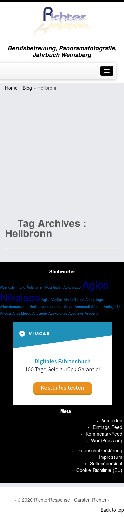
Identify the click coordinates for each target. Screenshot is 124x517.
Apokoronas (57, 313)
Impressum (110, 457)
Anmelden (111, 420)
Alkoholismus (74, 299)
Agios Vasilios (52, 299)
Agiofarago (72, 287)
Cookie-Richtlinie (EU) (99, 470)
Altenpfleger (94, 299)
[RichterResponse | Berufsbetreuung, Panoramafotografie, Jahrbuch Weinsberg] (62, 21)
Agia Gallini (53, 287)
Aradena (91, 313)
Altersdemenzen (12, 306)
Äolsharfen (35, 287)
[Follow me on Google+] (12, 73)
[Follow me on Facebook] (6, 73)
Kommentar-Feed (104, 433)
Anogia (5, 313)
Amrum (97, 306)
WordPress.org (106, 440)
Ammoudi (82, 306)
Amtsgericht (113, 306)
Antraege (39, 313)
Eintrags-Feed (107, 427)
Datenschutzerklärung (99, 450)
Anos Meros (21, 313)
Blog (27, 87)
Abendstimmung (12, 287)
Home (11, 87)
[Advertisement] (62, 153)
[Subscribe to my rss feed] (58, 491)
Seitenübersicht (106, 463)
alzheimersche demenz (45, 306)
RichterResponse (52, 500)
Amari (68, 306)
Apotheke (75, 313)
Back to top (112, 509)
